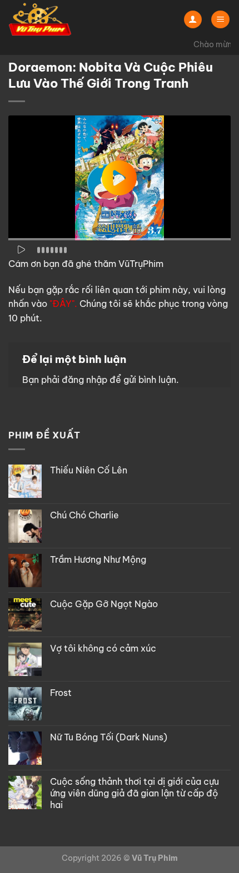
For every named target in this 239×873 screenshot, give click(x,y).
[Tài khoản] (193, 20)
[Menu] (220, 20)
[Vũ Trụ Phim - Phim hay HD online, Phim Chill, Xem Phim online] (64, 19)
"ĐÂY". (63, 303)
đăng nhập (84, 379)
